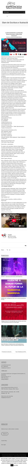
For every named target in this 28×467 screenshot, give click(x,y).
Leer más (16, 465)
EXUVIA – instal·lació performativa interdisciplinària (11, 276)
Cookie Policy (4, 440)
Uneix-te (5, 433)
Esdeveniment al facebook (6, 211)
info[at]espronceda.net (6, 367)
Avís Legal (3, 444)
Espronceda (12, 236)
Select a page (6, 12)
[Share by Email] (9, 250)
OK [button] (12, 465)
